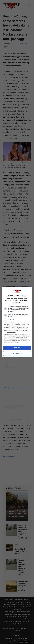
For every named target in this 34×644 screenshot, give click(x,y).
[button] (17, 319)
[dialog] (17, 322)
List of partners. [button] (11, 332)
